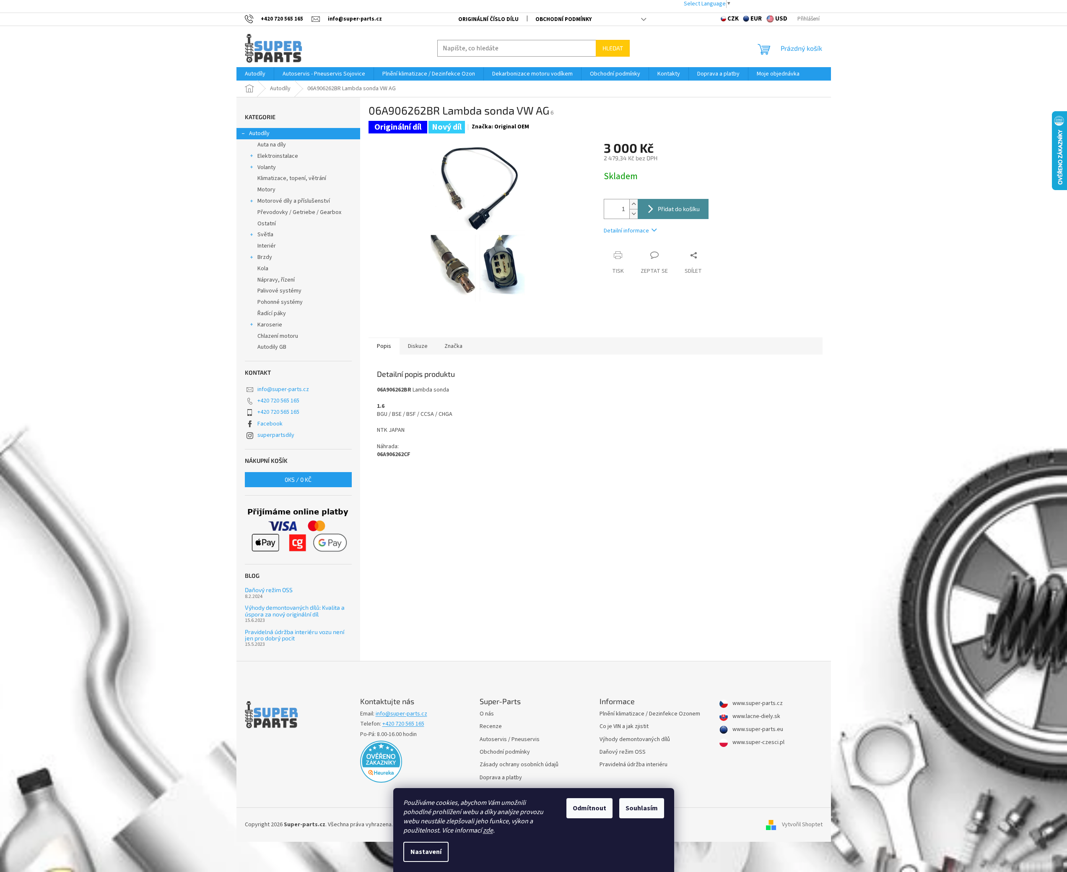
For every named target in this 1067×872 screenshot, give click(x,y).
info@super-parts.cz (283, 389)
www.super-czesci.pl (757, 743)
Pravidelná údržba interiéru (633, 765)
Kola (262, 268)
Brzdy (264, 257)
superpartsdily (275, 435)
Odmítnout (589, 808)
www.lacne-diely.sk (755, 717)
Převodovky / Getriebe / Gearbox (299, 212)
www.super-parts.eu (757, 730)
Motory (266, 189)
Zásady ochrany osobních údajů (519, 765)
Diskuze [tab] (418, 346)
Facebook (270, 424)
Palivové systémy (279, 291)
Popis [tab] (384, 346)
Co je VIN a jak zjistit (624, 727)
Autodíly (259, 133)
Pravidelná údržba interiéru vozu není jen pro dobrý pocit (294, 635)
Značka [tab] (453, 346)
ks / (298, 479)
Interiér (266, 246)
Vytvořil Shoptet (802, 824)
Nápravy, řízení (276, 280)
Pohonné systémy (280, 302)
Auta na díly (271, 145)
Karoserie (269, 325)
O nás (487, 714)
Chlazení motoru (277, 336)
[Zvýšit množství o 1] (633, 204)
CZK (733, 18)
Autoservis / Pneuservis (510, 740)
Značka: (500, 127)
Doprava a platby (501, 778)
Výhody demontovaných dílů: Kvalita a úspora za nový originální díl (295, 610)
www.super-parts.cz (757, 704)
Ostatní (266, 223)
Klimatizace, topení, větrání (291, 178)
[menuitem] (255, 74)
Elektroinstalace (277, 156)
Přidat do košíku (679, 208)
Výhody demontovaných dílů (635, 740)
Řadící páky (271, 313)
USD (781, 18)
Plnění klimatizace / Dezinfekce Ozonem (650, 714)
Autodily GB (271, 347)
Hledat (612, 48)
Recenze (491, 727)
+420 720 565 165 (278, 401)
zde (488, 830)
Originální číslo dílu (488, 19)
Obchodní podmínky (563, 19)
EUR (756, 18)
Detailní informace (626, 231)
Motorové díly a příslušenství (293, 201)
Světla (265, 234)
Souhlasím (642, 808)
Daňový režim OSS (269, 590)
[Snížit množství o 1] (633, 214)
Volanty (266, 167)
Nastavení (425, 851)
